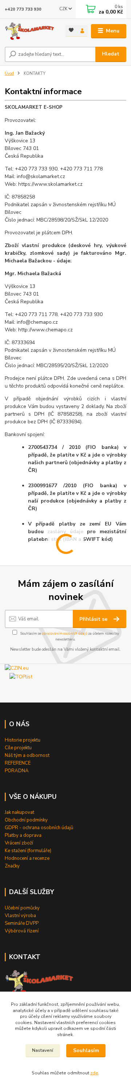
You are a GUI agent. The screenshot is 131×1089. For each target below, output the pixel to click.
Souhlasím (86, 1050)
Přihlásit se (94, 619)
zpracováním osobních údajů (64, 633)
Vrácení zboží (19, 843)
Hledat (110, 53)
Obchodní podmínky (26, 820)
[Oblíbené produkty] (71, 30)
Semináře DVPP (22, 923)
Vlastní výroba (20, 915)
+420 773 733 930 (23, 9)
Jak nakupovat (19, 812)
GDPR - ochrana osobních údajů (39, 827)
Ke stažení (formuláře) (28, 850)
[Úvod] (30, 31)
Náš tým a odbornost (27, 755)
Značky (12, 866)
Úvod (9, 73)
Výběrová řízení (22, 931)
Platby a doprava (23, 835)
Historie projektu (22, 740)
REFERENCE (18, 763)
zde (94, 1073)
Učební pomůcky (22, 908)
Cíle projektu (18, 747)
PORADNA (17, 770)
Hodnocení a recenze (27, 858)
